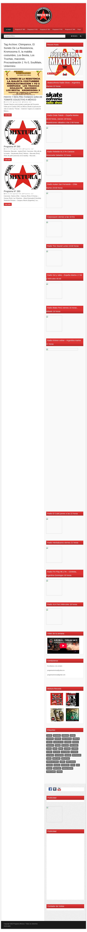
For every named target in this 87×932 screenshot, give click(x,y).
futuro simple (74, 745)
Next (80, 51)
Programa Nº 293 (12, 146)
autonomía (50, 738)
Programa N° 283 (12, 191)
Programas (27, 149)
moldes (62, 761)
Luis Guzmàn (59, 755)
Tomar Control (51, 771)
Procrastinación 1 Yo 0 (16, 62)
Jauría (55, 748)
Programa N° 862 (39, 29)
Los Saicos (50, 755)
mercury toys (65, 758)
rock (78, 765)
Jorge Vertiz (18, 102)
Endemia (75, 742)
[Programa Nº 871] (64, 62)
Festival (57, 745)
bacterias (57, 738)
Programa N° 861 (52, 29)
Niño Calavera (71, 761)
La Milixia (75, 748)
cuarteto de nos (58, 742)
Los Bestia (23, 55)
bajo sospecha (67, 738)
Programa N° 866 (64, 29)
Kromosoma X (12, 51)
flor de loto (65, 745)
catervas (49, 742)
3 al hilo (49, 735)
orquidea (49, 765)
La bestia (67, 748)
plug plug (57, 765)
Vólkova (59, 771)
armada (72, 735)
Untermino (9, 66)
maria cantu (56, 758)
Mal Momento (77, 755)
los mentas (74, 752)
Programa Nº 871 (54, 71)
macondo (19, 58)
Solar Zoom (57, 768)
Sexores (49, 768)
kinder (60, 748)
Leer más (8, 115)
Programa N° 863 (27, 29)
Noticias (26, 102)
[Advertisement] (54, 867)
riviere (73, 765)
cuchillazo (68, 742)
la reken (49, 752)
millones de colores (52, 761)
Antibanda (65, 735)
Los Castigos (65, 752)
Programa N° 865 (14, 29)
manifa (49, 758)
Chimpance (24, 44)
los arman (56, 752)
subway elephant (67, 768)
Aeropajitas (57, 735)
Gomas (49, 748)
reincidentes (65, 765)
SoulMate (35, 62)
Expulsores (50, 745)
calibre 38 (76, 738)
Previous (77, 51)
